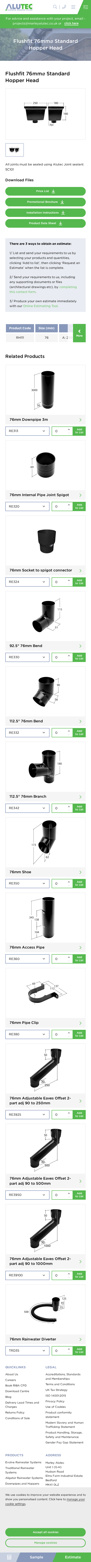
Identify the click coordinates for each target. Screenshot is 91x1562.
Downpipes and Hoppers (22, 1483)
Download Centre (17, 1391)
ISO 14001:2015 (56, 1395)
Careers (10, 1380)
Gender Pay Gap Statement (64, 1442)
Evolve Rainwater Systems (23, 1462)
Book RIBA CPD (16, 1385)
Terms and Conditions (60, 1384)
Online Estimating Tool (40, 306)
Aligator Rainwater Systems (24, 1477)
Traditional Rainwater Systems (19, 1470)
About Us (11, 1374)
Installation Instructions (42, 212)
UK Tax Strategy (57, 1389)
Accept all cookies (45, 1532)
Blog (8, 1396)
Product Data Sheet (43, 223)
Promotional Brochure (43, 201)
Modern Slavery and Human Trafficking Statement (65, 1425)
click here (71, 23)
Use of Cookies (56, 1406)
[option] (45, 114)
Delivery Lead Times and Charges (22, 1405)
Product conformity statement (59, 1415)
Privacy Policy (55, 1401)
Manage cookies (45, 1542)
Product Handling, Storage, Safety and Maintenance (64, 1435)
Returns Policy (15, 1412)
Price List (43, 191)
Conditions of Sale (17, 1418)
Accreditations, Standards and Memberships (63, 1376)
